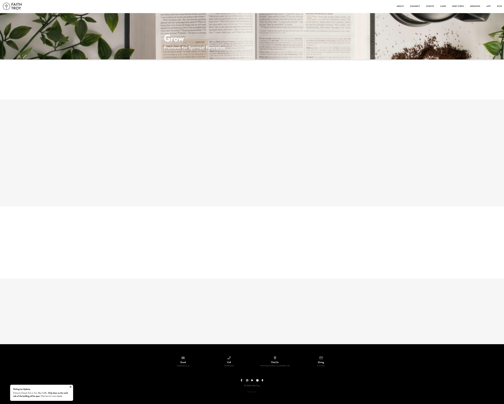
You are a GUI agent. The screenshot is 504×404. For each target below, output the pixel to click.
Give (499, 6)
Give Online (321, 366)
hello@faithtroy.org (183, 366)
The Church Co (252, 392)
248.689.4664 (229, 366)
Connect (415, 6)
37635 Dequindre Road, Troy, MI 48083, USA (275, 366)
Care (443, 6)
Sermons (475, 6)
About (400, 6)
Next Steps (458, 6)
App (489, 6)
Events (430, 6)
